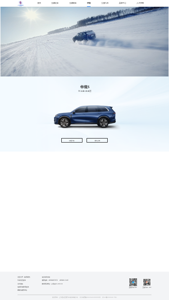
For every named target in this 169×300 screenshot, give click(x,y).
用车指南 (20, 284)
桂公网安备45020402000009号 (90, 297)
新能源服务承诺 (22, 290)
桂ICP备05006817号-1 (109, 297)
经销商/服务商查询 (23, 287)
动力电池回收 (46, 277)
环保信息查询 (22, 280)
